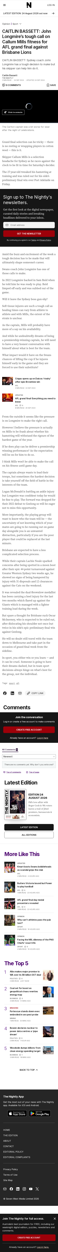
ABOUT (7, 1140)
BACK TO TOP (27, 1070)
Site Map (8, 1180)
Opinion (6, 23)
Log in (51, 5)
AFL (16, 386)
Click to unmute (15, 112)
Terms (33, 240)
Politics (14, 979)
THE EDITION (10, 1135)
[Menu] (4, 5)
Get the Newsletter (29, 233)
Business (14, 998)
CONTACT (8, 1146)
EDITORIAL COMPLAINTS (16, 1157)
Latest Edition (29, 827)
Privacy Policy (45, 240)
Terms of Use (10, 1174)
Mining (13, 1018)
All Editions (29, 835)
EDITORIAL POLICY (13, 1151)
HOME (6, 1130)
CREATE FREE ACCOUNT (29, 729)
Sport (15, 23)
